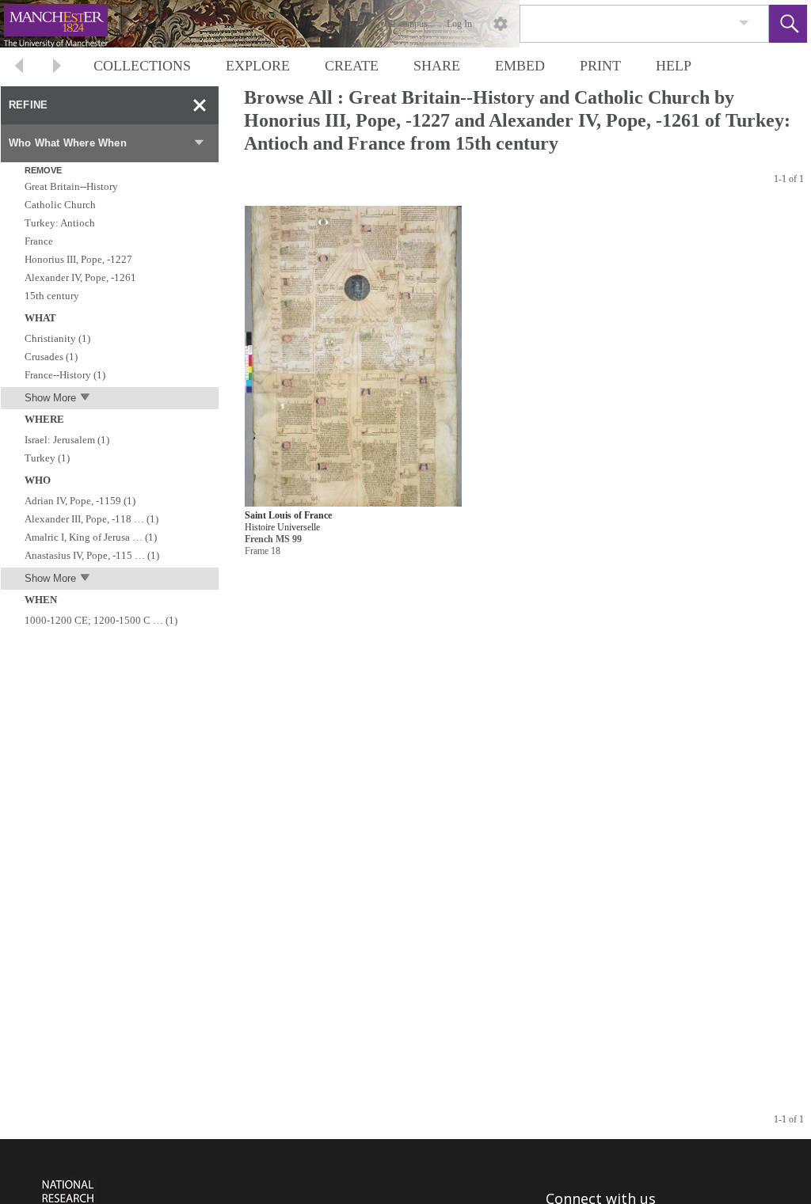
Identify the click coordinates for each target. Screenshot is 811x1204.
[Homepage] (298, 23)
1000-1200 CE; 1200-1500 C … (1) (101, 620)
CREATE (352, 66)
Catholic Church (60, 205)
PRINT (600, 66)
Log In (459, 23)
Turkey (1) (47, 458)
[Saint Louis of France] (353, 357)
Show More (50, 398)
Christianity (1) (57, 338)
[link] (744, 23)
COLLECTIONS (142, 66)
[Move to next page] (57, 67)
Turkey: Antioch (60, 223)
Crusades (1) (51, 357)
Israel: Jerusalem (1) (67, 440)
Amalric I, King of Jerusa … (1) (91, 537)
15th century (52, 296)
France (39, 241)
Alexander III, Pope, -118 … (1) (91, 519)
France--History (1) (65, 375)
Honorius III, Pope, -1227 (78, 259)
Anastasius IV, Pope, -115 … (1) (92, 555)
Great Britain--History (71, 186)
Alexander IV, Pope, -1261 (80, 277)
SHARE (436, 66)
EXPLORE (258, 66)
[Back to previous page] (19, 67)
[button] (788, 24)
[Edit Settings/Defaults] (501, 24)
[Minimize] (200, 105)
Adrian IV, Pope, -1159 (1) (80, 501)
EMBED (520, 66)
